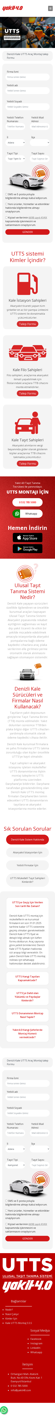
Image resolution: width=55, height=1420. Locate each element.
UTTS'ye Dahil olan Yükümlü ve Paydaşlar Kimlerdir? (27, 996)
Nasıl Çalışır (12, 1314)
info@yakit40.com (21, 1390)
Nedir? (9, 1309)
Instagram (36, 1343)
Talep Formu (27, 324)
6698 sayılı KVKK (38, 217)
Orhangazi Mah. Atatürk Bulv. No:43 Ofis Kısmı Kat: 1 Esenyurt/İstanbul (26, 1377)
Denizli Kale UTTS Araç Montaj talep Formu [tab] (27, 55)
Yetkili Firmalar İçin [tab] (27, 865)
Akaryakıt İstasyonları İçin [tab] (27, 852)
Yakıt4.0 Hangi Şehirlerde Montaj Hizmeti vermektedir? (27, 1033)
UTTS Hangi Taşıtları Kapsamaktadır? (27, 978)
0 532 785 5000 (19, 1386)
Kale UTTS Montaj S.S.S (18, 1323)
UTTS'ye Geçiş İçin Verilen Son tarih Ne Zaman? (27, 904)
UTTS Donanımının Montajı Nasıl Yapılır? (27, 1015)
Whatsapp (36, 1352)
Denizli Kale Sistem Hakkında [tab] (27, 839)
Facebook (35, 1339)
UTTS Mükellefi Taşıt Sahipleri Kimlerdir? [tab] (27, 880)
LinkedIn (35, 1348)
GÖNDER (27, 232)
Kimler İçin (11, 1318)
